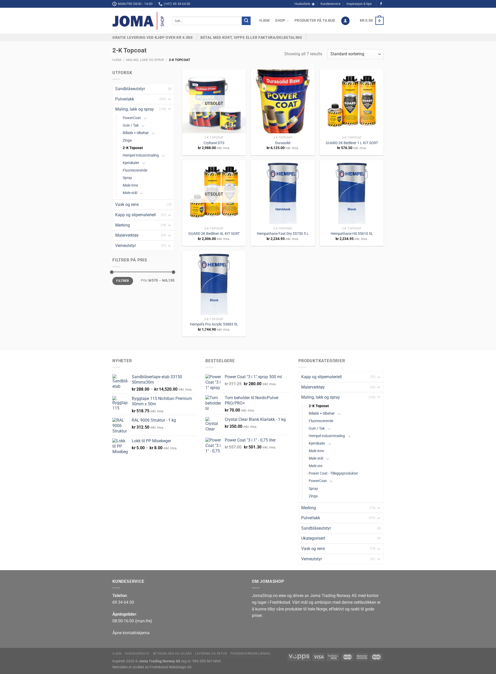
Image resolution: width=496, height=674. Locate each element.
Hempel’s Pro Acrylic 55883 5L (214, 324)
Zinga (127, 140)
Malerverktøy (127, 235)
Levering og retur (211, 653)
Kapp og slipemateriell (135, 214)
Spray (127, 178)
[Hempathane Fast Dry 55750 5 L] (283, 192)
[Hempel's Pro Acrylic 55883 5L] (214, 283)
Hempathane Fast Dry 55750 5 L (283, 233)
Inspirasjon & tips (359, 4)
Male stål (130, 193)
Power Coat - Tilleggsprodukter (333, 473)
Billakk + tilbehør (136, 133)
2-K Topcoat (133, 148)
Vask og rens (127, 204)
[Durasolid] (283, 101)
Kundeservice (330, 4)
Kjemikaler (131, 163)
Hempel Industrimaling (141, 155)
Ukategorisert (313, 538)
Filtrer (122, 281)
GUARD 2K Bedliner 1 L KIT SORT (352, 143)
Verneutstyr (125, 245)
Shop (280, 20)
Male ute (315, 466)
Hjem (264, 20)
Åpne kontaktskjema (131, 632)
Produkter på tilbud (315, 20)
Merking (122, 225)
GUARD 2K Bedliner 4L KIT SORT (214, 233)
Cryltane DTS (214, 143)
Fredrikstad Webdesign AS (170, 667)
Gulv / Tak (131, 125)
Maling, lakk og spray (145, 60)
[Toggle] (169, 99)
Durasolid (282, 143)
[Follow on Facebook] (381, 4)
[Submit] (246, 21)
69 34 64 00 (123, 602)
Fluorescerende (135, 170)
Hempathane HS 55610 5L (352, 233)
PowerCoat (132, 118)
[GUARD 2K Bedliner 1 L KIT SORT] (352, 101)
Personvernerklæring (250, 653)
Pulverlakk (124, 99)
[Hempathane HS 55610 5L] (352, 192)
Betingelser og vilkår (172, 653)
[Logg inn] (345, 21)
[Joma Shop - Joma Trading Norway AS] (138, 21)
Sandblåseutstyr (130, 88)
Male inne (130, 185)
